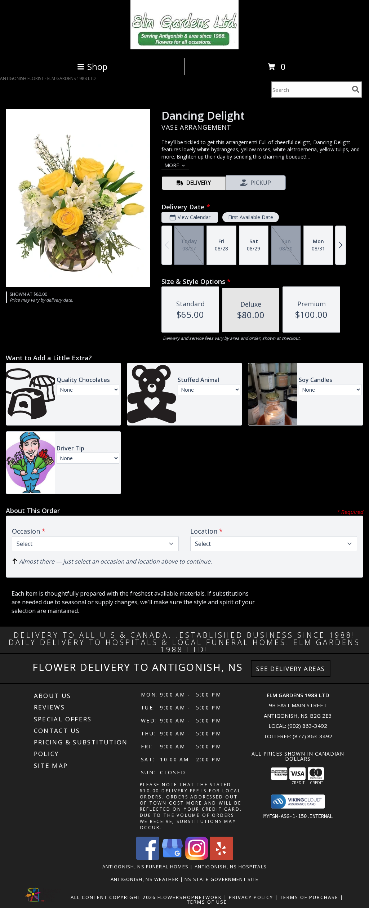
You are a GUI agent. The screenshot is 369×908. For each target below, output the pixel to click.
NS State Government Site (221, 879)
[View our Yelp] (221, 857)
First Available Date (250, 217)
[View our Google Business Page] (172, 857)
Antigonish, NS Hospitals (231, 866)
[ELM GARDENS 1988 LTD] (184, 47)
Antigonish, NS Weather (145, 879)
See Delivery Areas (290, 668)
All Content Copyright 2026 (113, 897)
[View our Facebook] (147, 857)
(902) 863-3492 (307, 725)
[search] (355, 89)
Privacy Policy (251, 897)
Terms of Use (207, 902)
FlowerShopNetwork (189, 897)
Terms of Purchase (309, 897)
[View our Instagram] (196, 857)
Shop (97, 66)
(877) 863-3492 (312, 736)
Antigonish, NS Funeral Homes (145, 866)
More (171, 165)
